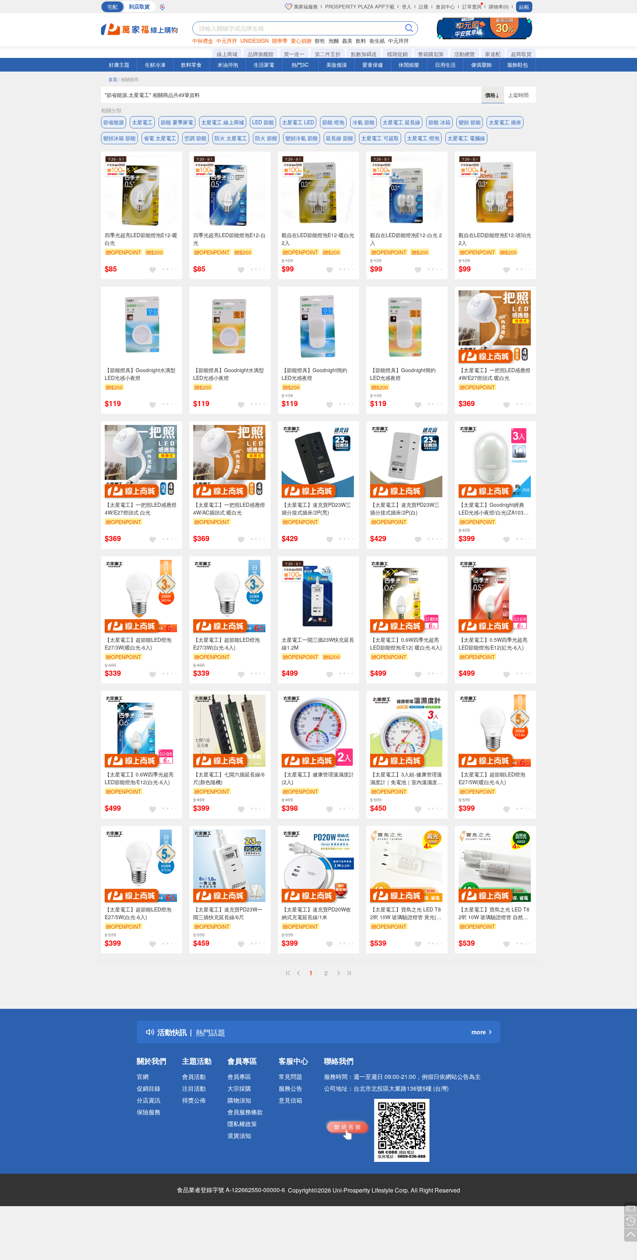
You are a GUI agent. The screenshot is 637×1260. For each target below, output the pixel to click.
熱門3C (300, 64)
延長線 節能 (339, 138)
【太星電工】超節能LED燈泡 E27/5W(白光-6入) (138, 913)
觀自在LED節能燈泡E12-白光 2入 (406, 238)
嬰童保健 (372, 64)
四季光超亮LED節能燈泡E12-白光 (229, 238)
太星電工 (142, 122)
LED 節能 (263, 122)
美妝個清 (336, 64)
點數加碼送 (364, 54)
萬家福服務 (305, 6)
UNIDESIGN (254, 40)
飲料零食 (191, 64)
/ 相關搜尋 (129, 79)
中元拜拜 (226, 40)
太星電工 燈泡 (423, 138)
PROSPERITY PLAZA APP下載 (359, 6)
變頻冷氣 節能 (301, 138)
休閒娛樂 (408, 64)
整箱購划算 (431, 54)
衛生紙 (377, 40)
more (478, 1032)
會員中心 (445, 6)
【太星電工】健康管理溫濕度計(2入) (318, 778)
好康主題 (119, 64)
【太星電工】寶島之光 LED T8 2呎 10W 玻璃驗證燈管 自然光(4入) (494, 913)
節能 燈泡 (333, 122)
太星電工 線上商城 (222, 122)
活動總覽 (464, 54)
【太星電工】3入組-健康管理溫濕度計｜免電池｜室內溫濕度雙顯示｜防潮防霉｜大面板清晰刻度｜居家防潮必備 (406, 778)
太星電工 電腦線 (466, 138)
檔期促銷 (397, 54)
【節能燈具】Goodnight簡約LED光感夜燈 (314, 373)
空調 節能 (195, 138)
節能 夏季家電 (177, 122)
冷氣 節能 (363, 122)
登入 (406, 6)
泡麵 (333, 40)
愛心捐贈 (301, 40)
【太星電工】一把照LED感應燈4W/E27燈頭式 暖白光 (494, 373)
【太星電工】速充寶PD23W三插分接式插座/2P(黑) (316, 508)
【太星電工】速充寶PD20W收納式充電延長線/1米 (316, 913)
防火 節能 (266, 138)
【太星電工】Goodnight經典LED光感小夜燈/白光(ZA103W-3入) (494, 508)
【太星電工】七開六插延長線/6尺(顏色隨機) (229, 778)
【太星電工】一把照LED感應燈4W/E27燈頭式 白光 (141, 508)
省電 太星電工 (160, 138)
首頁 (112, 79)
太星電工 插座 (505, 122)
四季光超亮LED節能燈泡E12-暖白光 (141, 238)
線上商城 (227, 54)
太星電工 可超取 (380, 138)
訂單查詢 (471, 6)
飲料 (361, 40)
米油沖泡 (227, 64)
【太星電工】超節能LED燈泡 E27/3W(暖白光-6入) (138, 643)
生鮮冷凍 (155, 64)
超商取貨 (521, 54)
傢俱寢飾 (481, 64)
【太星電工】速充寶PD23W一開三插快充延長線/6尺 (227, 913)
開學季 (280, 40)
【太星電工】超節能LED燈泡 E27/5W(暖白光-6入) (492, 778)
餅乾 (320, 40)
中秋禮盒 (202, 40)
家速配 (493, 54)
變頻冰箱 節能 (119, 138)
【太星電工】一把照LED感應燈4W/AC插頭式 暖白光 (229, 508)
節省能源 (113, 122)
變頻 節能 (470, 122)
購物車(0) (499, 6)
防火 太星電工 (231, 138)
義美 (347, 40)
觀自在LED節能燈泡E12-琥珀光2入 (495, 238)
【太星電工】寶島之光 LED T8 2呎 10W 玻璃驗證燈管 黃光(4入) (405, 913)
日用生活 (445, 64)
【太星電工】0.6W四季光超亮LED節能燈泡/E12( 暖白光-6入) (406, 643)
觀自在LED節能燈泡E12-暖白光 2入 (318, 238)
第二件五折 (328, 54)
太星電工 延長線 (401, 122)
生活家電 (264, 64)
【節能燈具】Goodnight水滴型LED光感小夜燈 (140, 373)
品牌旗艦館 (261, 54)
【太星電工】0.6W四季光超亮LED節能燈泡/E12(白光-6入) (139, 778)
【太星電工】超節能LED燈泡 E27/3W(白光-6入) (226, 643)
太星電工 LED (298, 122)
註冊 (423, 6)
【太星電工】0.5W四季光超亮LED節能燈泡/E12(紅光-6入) (493, 643)
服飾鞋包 (517, 64)
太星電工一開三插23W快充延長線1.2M (318, 643)
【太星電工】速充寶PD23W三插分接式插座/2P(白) (404, 508)
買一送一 (294, 54)
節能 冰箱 (439, 122)
